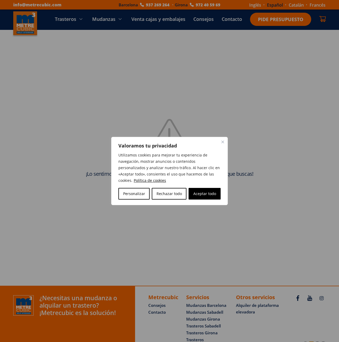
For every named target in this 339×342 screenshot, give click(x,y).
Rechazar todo (169, 193)
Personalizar (134, 193)
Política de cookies (150, 180)
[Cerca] (222, 142)
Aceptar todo (204, 193)
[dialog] (169, 171)
